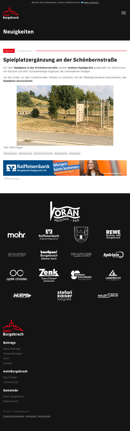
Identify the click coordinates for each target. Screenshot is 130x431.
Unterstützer (10, 382)
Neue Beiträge (11, 348)
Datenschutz (44, 416)
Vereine (7, 363)
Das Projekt (10, 377)
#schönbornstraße (43, 153)
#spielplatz (74, 153)
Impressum (31, 416)
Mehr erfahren (91, 2)
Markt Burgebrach (13, 396)
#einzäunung (25, 153)
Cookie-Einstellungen (13, 416)
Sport (6, 358)
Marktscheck (10, 401)
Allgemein (9, 51)
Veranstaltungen (12, 353)
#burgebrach (10, 153)
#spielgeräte (61, 153)
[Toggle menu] (123, 13)
